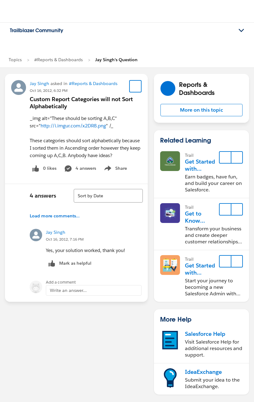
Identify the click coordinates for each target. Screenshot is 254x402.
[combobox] (108, 196)
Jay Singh (39, 83)
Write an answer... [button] (68, 290)
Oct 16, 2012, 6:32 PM (49, 90)
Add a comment (61, 282)
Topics (15, 59)
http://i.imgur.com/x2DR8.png (73, 126)
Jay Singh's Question (116, 59)
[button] (201, 110)
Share (114, 169)
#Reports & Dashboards (58, 59)
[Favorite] (135, 86)
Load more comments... (55, 216)
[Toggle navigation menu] (241, 30)
